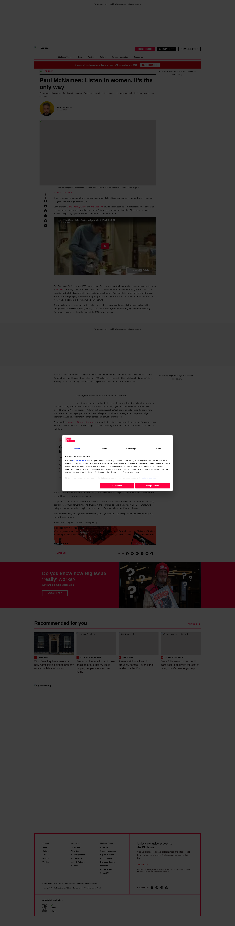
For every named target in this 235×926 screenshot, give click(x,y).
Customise (117, 485)
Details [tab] (104, 448)
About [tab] (159, 448)
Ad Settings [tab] (131, 448)
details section (148, 478)
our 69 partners (79, 460)
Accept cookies (152, 485)
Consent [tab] (76, 448)
